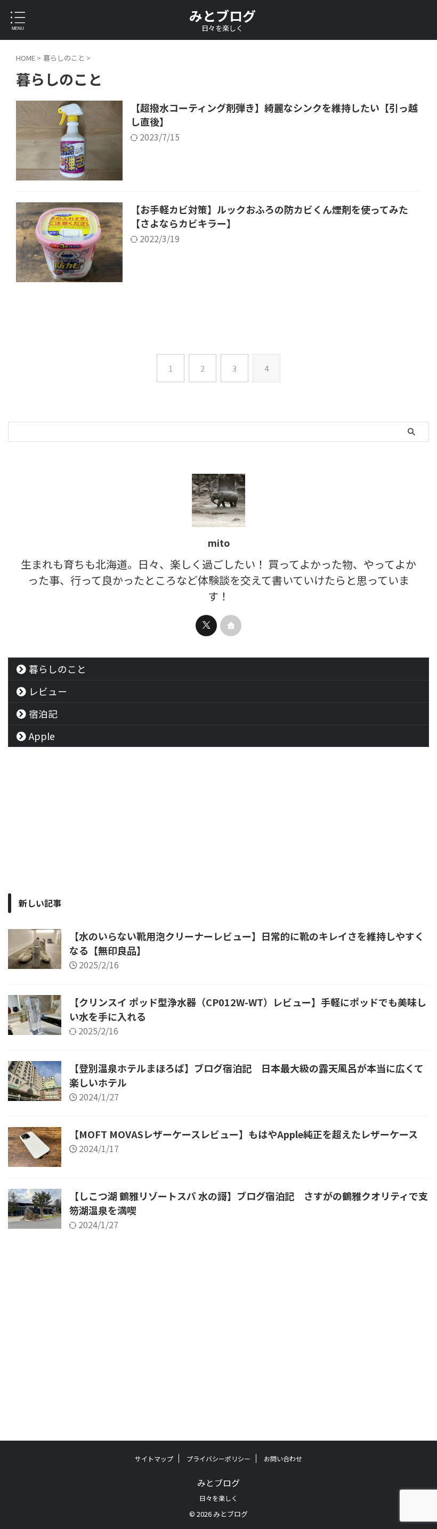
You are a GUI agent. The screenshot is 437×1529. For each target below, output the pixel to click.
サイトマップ (154, 1458)
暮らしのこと (57, 669)
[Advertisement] (218, 1328)
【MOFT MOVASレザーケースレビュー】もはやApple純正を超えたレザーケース (243, 1134)
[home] (230, 625)
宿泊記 (43, 713)
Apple (42, 736)
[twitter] (206, 625)
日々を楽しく (218, 1497)
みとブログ (222, 15)
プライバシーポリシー (218, 1458)
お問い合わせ (283, 1458)
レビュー (48, 691)
